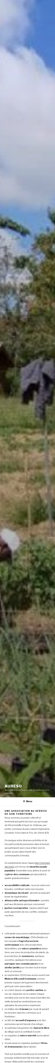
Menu (29, 801)
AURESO (13, 786)
